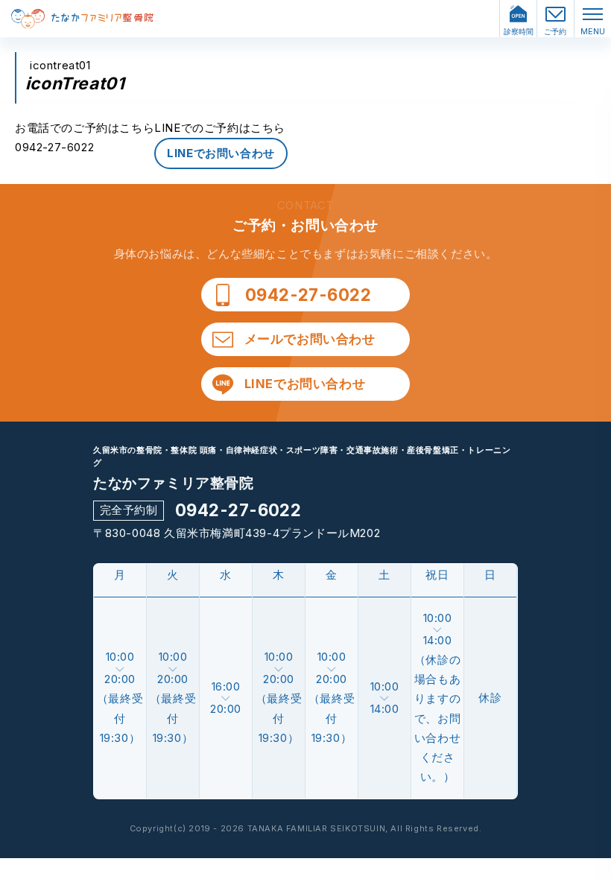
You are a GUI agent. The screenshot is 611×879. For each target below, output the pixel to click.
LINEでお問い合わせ (221, 153)
